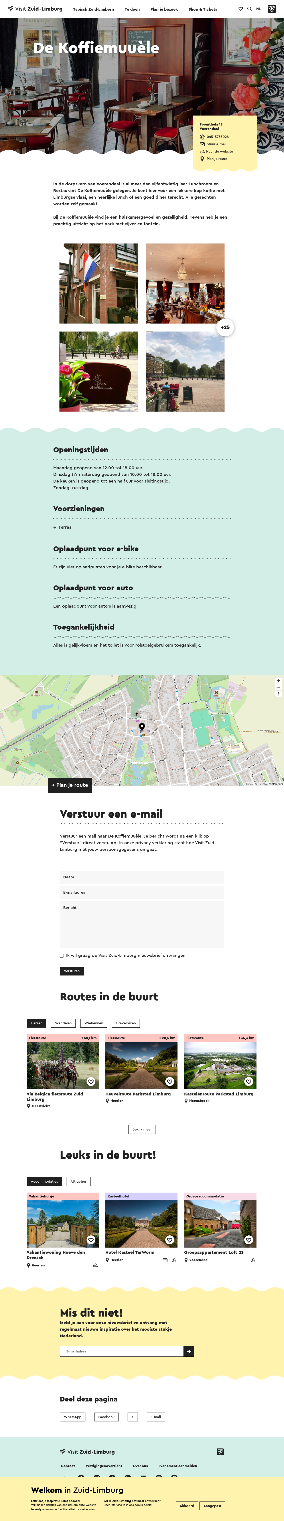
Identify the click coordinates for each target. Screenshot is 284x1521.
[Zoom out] (278, 687)
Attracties (79, 1181)
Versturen (72, 971)
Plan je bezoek (164, 9)
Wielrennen (93, 1023)
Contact (68, 1466)
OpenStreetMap (258, 784)
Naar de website (219, 151)
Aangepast (212, 1506)
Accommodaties (44, 1181)
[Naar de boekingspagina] (165, 1260)
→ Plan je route (69, 785)
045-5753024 (218, 137)
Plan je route (217, 159)
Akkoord (187, 1506)
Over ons (140, 1466)
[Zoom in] (278, 680)
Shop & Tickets (203, 9)
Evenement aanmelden (177, 1466)
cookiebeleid (143, 1504)
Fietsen (36, 1023)
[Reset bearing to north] (278, 693)
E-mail (156, 1417)
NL (258, 9)
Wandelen (63, 1023)
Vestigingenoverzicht (104, 1466)
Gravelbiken (126, 1023)
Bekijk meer (142, 1129)
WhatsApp (72, 1417)
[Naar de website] (95, 1266)
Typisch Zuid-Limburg (93, 9)
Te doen (132, 9)
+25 (225, 327)
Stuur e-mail (217, 144)
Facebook (106, 1417)
